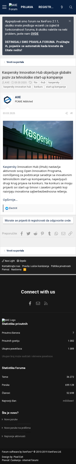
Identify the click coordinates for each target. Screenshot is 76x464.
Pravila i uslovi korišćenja (35, 266)
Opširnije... (10, 200)
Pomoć (5, 269)
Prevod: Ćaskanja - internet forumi (20, 460)
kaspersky (54, 82)
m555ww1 (68, 401)
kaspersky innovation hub (17, 86)
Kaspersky (10, 167)
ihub (43, 82)
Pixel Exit (18, 457)
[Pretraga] (70, 7)
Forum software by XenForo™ (32, 451)
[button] (4, 7)
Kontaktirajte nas (11, 266)
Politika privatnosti (61, 266)
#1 (71, 113)
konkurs (38, 86)
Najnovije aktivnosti (14, 436)
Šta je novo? (10, 413)
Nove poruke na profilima (17, 428)
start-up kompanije (56, 86)
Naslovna (16, 269)
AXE (7, 82)
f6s (35, 82)
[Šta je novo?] (61, 7)
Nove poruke (11, 419)
